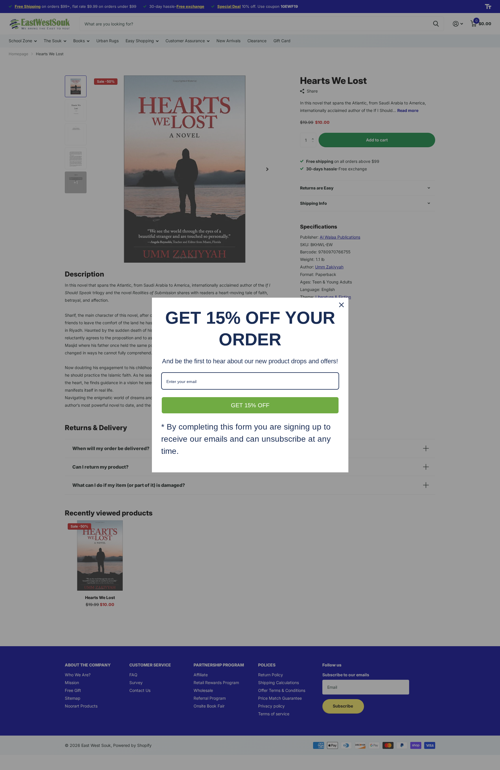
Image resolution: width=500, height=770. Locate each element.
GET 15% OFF (250, 405)
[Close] (341, 305)
